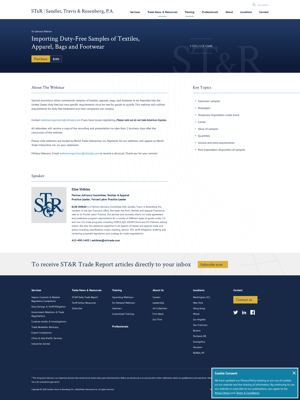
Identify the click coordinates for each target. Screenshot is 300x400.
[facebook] (253, 312)
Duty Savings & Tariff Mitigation (48, 306)
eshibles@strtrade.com (106, 240)
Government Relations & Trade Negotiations (47, 314)
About (229, 12)
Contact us (244, 299)
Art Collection (160, 308)
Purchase (36, 55)
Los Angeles (199, 319)
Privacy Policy (222, 393)
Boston (197, 330)
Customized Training (123, 313)
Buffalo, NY (199, 352)
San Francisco (200, 325)
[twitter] (236, 312)
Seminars (117, 308)
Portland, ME (199, 336)
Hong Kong (199, 308)
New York (198, 302)
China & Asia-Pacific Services (46, 338)
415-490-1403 (80, 240)
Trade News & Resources (162, 12)
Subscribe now (211, 264)
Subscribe (77, 308)
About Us (158, 290)
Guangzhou (199, 341)
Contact (264, 12)
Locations (246, 12)
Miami (196, 313)
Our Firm (157, 319)
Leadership (158, 302)
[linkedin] (245, 312)
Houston (197, 347)
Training (190, 12)
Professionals (210, 12)
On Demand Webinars (123, 302)
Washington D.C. (201, 297)
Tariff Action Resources (84, 302)
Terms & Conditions (247, 393)
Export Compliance (41, 332)
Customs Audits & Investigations (48, 321)
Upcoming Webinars (122, 297)
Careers (264, 5)
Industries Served (40, 343)
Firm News (158, 313)
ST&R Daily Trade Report (85, 297)
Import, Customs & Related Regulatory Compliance (45, 299)
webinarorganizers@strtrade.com (60, 120)
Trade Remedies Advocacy (45, 327)
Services (135, 12)
